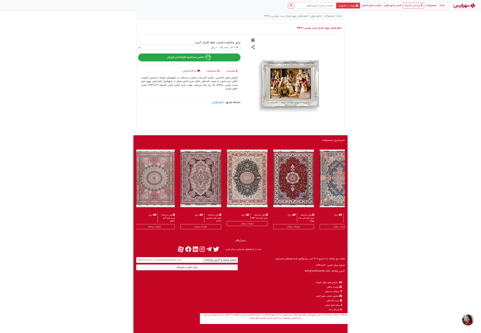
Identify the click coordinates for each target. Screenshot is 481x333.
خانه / (338, 16)
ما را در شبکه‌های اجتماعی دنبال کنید (243, 249)
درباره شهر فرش (333, 305)
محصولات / (328, 16)
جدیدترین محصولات (333, 140)
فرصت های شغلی (371, 5)
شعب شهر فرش (392, 5)
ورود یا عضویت (347, 5)
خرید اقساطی (333, 300)
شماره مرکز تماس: (330, 265)
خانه (441, 5)
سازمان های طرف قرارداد (327, 282)
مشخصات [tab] (211, 71)
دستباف (240, 240)
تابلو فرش (218, 102)
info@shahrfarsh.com (317, 271)
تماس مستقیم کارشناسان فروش (186, 57)
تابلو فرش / (315, 16)
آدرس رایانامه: (325, 271)
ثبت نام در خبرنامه (187, 267)
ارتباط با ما (334, 309)
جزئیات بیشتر (136, 226)
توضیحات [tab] (231, 71)
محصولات (431, 5)
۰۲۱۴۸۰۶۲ (321, 265)
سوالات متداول (332, 291)
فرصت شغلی (333, 287)
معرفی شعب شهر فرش (327, 296)
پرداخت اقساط (413, 5)
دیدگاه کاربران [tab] (190, 71)
